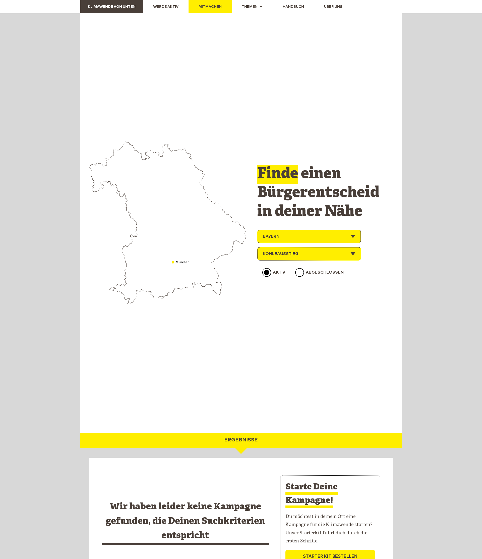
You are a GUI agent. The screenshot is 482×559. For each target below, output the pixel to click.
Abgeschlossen (325, 272)
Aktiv (279, 272)
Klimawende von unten (112, 7)
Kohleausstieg (280, 254)
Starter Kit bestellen (330, 556)
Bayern (271, 236)
